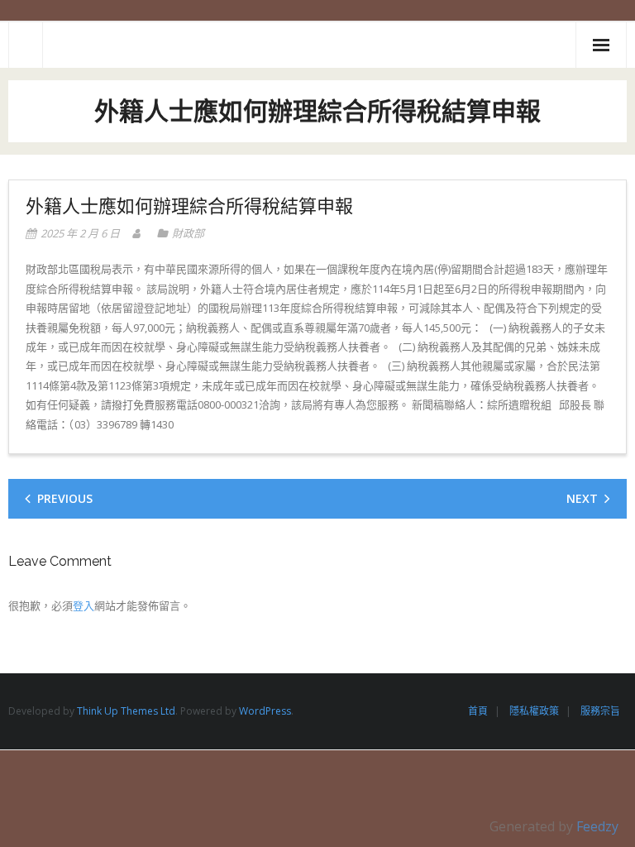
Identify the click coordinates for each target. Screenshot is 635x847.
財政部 (188, 233)
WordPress (265, 711)
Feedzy (597, 826)
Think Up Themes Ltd (126, 711)
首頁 (478, 711)
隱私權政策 (534, 711)
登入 (83, 605)
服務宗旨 (600, 711)
